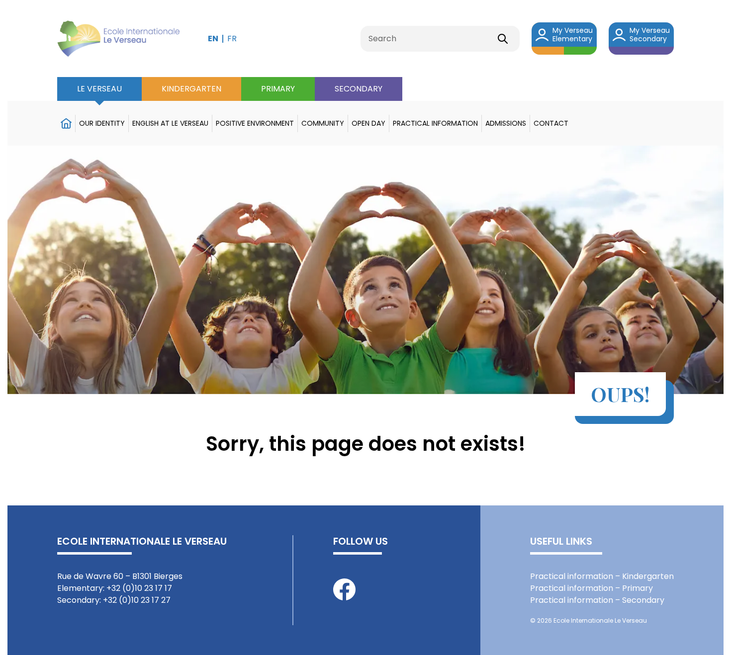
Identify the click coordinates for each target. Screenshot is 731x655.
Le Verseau (99, 88)
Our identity (102, 123)
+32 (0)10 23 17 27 (137, 600)
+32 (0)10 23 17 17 (139, 588)
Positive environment (255, 123)
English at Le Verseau (170, 123)
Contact (551, 123)
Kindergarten (191, 88)
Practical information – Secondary (597, 600)
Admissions (505, 123)
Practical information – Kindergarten (602, 576)
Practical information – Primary (591, 588)
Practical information (435, 123)
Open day (368, 123)
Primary (278, 88)
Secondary (358, 88)
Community (322, 123)
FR (232, 38)
